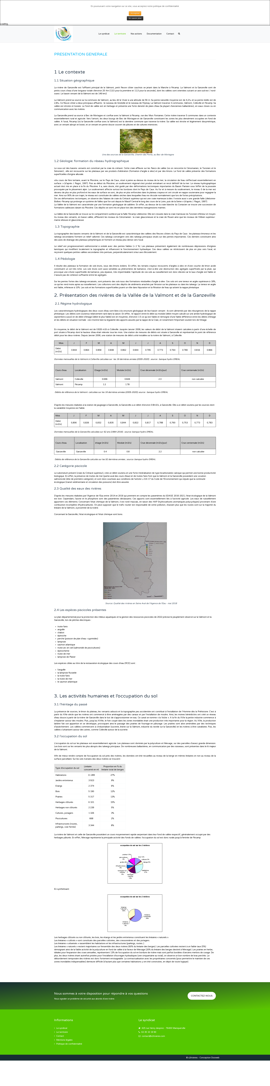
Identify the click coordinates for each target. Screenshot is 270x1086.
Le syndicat (61, 1028)
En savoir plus (135, 18)
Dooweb (215, 1057)
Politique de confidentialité (69, 1044)
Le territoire (62, 1032)
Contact (60, 1036)
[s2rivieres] (63, 33)
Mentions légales (64, 1040)
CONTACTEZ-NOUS (201, 995)
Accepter (135, 13)
